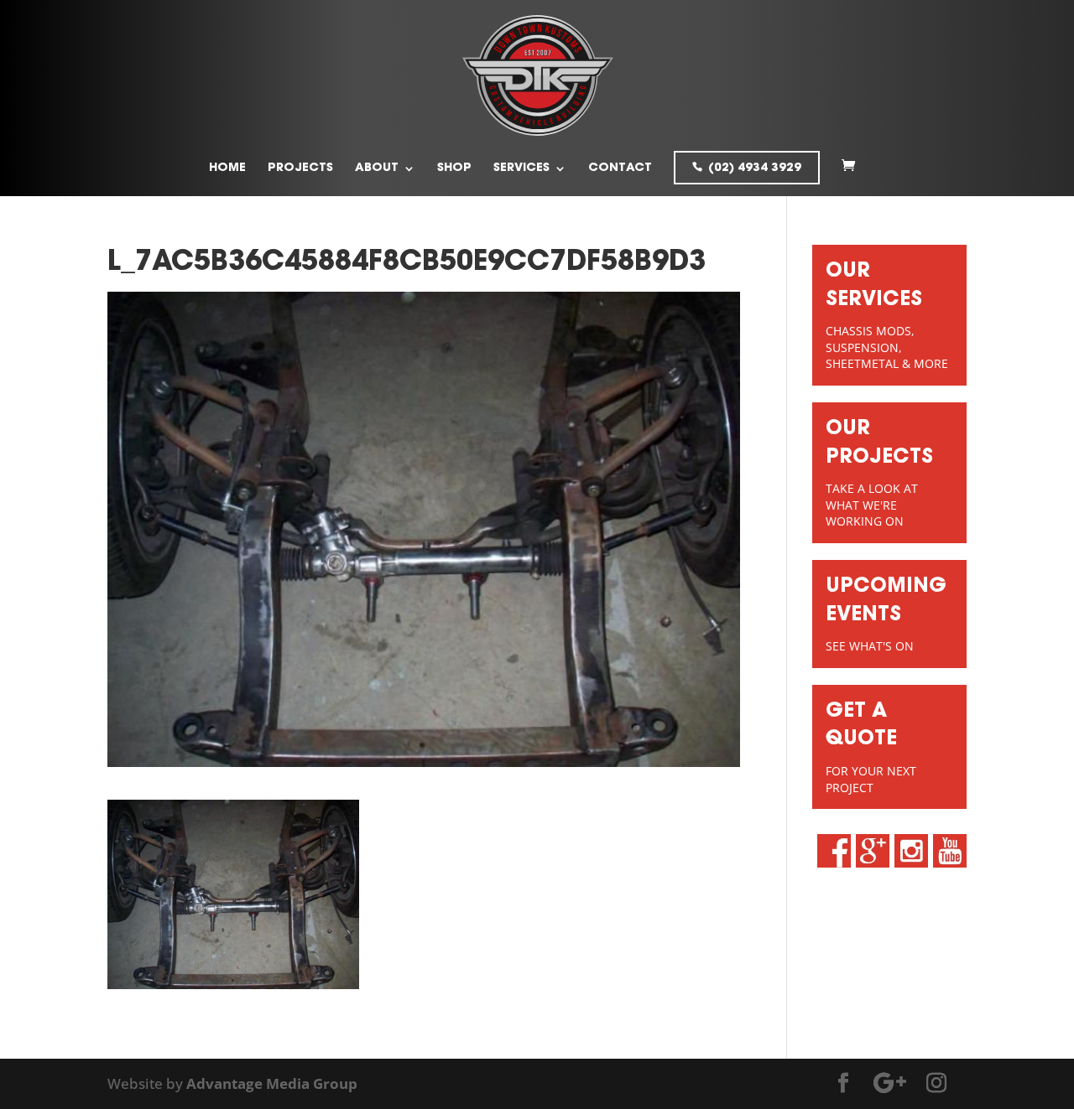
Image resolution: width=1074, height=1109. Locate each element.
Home (227, 168)
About (377, 168)
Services (521, 168)
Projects (300, 168)
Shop (454, 168)
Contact (620, 168)
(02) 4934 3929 (754, 168)
